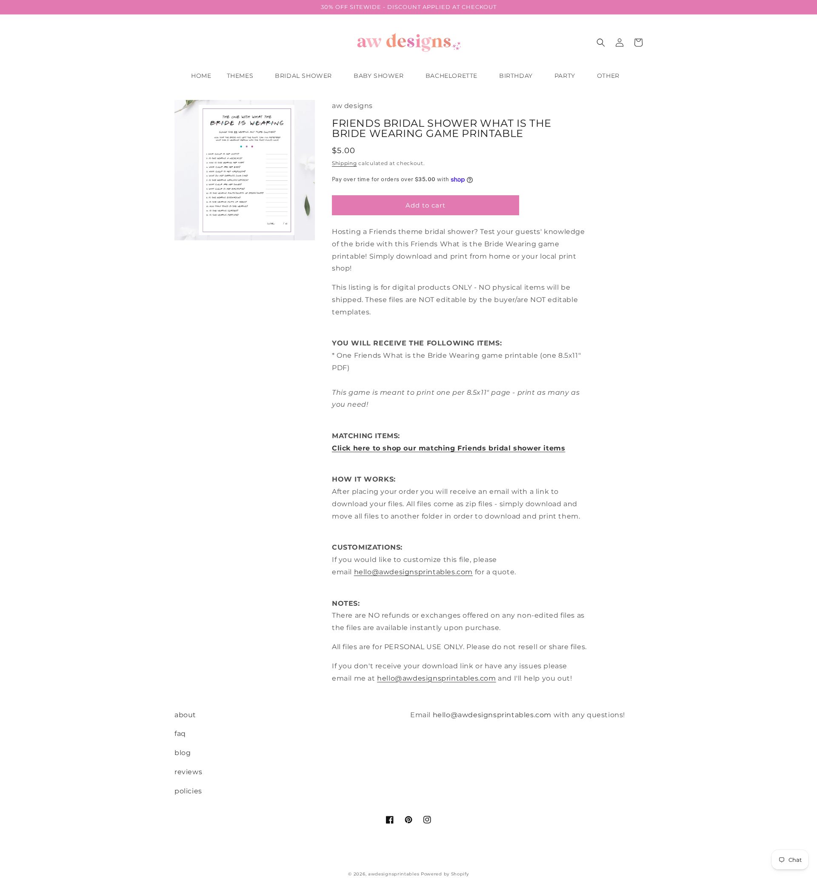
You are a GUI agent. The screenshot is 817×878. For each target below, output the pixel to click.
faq (180, 734)
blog (182, 753)
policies (188, 791)
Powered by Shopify (445, 874)
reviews (188, 772)
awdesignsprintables (393, 874)
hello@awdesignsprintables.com (413, 572)
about (185, 715)
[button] (243, 76)
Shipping (344, 163)
